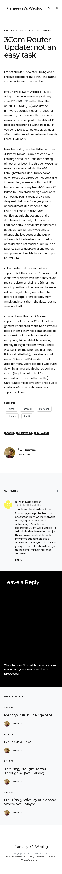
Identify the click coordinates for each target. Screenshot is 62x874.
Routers (42, 433)
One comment (43, 30)
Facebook (40, 856)
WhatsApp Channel (31, 860)
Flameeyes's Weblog (24, 8)
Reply (18, 560)
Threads (10, 856)
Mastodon (20, 856)
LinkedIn (51, 856)
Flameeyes (26, 449)
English (9, 30)
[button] (48, 8)
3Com (9, 433)
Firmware (24, 433)
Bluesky (30, 856)
